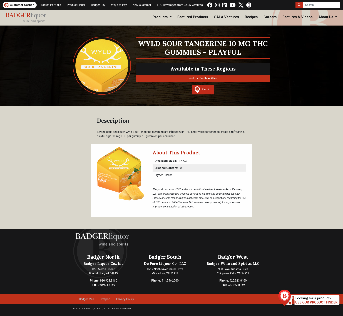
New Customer (142, 5)
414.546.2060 (165, 280)
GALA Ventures (226, 17)
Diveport (105, 299)
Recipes (251, 17)
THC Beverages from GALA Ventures (180, 5)
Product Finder (76, 5)
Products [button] (161, 17)
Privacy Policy (125, 299)
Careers (270, 17)
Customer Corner (22, 5)
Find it (206, 89)
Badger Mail (86, 299)
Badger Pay (98, 5)
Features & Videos (297, 17)
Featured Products (192, 17)
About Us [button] (326, 17)
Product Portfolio (50, 5)
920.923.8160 (103, 280)
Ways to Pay (119, 5)
